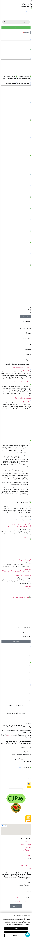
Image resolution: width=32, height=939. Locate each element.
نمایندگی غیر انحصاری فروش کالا (20, 443)
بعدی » (26, 588)
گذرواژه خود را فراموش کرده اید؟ (23, 901)
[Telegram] (25, 72)
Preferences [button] (27, 924)
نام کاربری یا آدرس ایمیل (24, 885)
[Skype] (29, 718)
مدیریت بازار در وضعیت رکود (21, 485)
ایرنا (25, 662)
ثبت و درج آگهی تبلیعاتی (25, 865)
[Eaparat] (17, 72)
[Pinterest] (25, 718)
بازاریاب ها (28, 847)
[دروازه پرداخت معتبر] (29, 787)
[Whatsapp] (9, 718)
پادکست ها (23, 440)
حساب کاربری (27, 841)
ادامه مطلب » (27, 537)
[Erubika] (9, 72)
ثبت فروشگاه (28, 862)
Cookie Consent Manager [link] (18, 915)
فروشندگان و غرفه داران (25, 844)
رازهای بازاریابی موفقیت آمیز (22, 367)
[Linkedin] (21, 72)
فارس (25, 685)
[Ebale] (13, 72)
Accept (16, 928)
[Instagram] (29, 72)
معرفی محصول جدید (23, 454)
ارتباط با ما (28, 855)
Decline (16, 932)
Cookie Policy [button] (23, 922)
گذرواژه (28, 891)
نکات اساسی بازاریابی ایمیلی (22, 381)
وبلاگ (30, 868)
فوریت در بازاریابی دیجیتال (23, 398)
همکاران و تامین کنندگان (25, 850)
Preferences (16, 935)
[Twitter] (17, 718)
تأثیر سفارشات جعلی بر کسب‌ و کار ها (19, 526)
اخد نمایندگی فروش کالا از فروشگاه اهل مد (17, 655)
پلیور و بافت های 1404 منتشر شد (21, 560)
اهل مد (25, 647)
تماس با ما (9, 735)
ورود (18, 897)
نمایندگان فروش (27, 852)
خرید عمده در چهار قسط (23, 575)
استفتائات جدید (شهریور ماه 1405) (20, 688)
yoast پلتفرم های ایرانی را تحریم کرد (19, 657)
